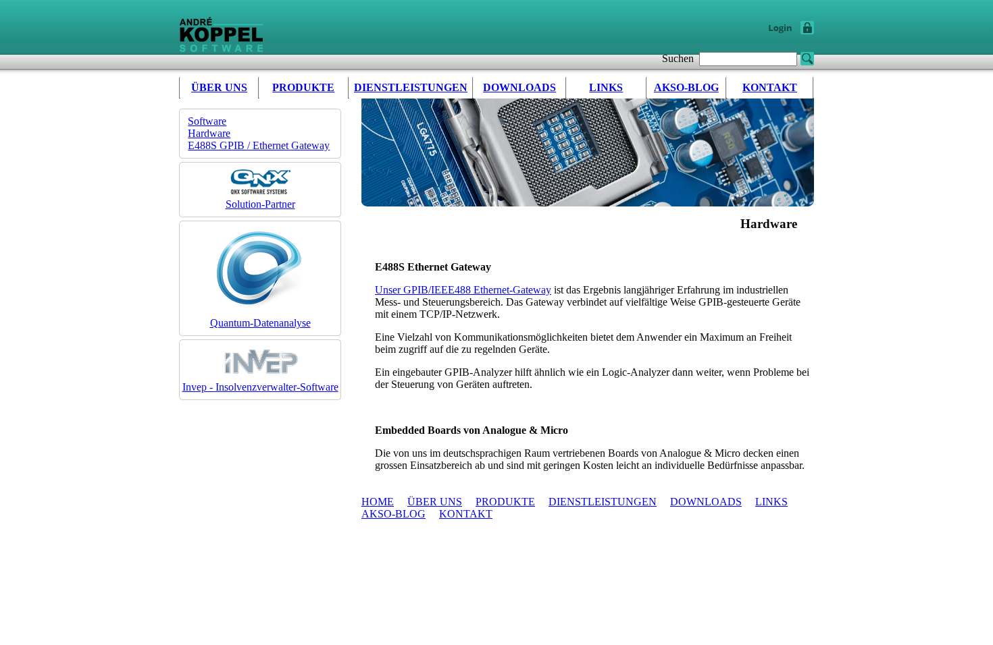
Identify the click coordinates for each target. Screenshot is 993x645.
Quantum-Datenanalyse (260, 323)
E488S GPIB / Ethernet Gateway (259, 145)
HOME (377, 501)
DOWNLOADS (519, 87)
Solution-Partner (260, 204)
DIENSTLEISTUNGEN (410, 87)
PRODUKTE (303, 87)
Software (207, 121)
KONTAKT (769, 87)
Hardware (209, 133)
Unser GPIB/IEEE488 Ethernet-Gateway (463, 290)
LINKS (606, 87)
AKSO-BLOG (686, 87)
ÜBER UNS (219, 87)
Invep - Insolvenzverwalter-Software (260, 387)
